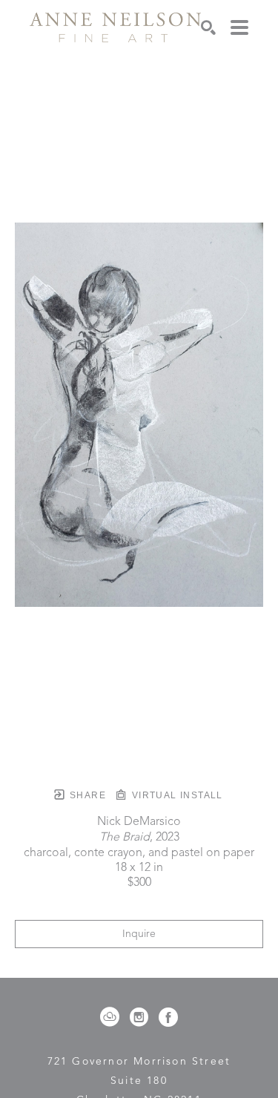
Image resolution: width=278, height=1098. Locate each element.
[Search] (208, 27)
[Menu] (239, 27)
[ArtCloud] (112, 1017)
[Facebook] (168, 1017)
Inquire (139, 934)
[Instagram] (141, 1017)
